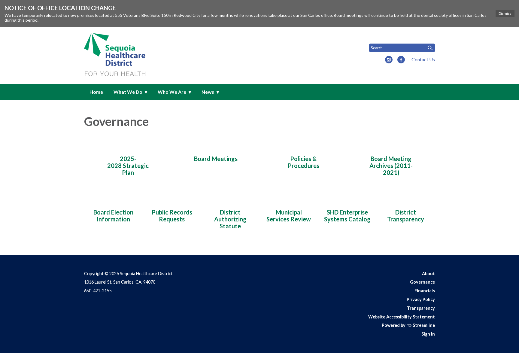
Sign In (428, 333)
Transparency (421, 308)
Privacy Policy (421, 299)
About (428, 273)
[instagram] (389, 60)
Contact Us (423, 59)
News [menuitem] (208, 92)
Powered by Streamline (408, 325)
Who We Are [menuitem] (172, 92)
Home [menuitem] (96, 92)
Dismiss (505, 13)
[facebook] (401, 60)
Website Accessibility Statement (401, 316)
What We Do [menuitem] (128, 92)
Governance (422, 282)
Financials (424, 290)
